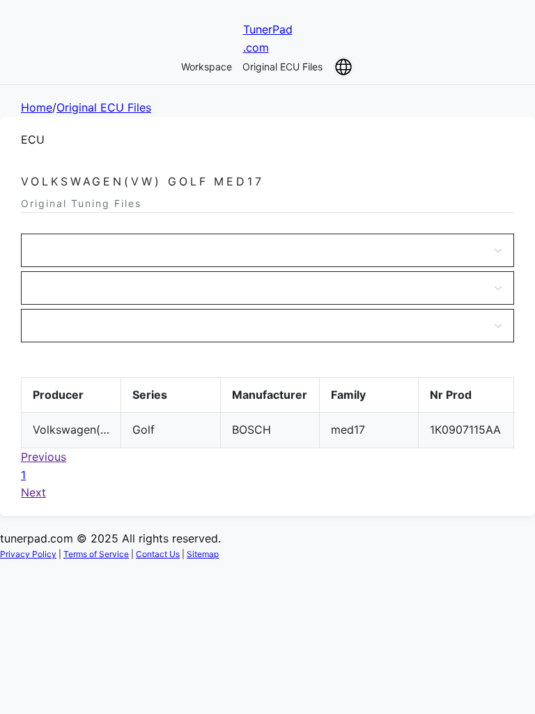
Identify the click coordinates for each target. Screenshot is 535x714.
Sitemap (203, 554)
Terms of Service (96, 554)
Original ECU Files (282, 67)
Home (36, 107)
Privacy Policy (28, 554)
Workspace (206, 67)
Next (33, 492)
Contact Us (158, 554)
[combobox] (260, 250)
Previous (43, 457)
